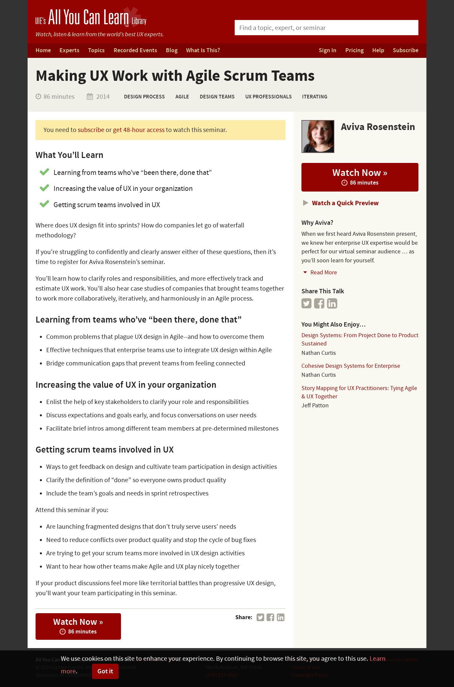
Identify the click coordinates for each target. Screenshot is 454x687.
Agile (182, 96)
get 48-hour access (139, 130)
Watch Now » (78, 626)
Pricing (354, 51)
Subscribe (405, 51)
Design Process (144, 96)
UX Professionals (268, 96)
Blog (171, 51)
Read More (323, 272)
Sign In (327, 51)
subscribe (91, 130)
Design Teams (217, 96)
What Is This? (203, 51)
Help (378, 51)
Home (43, 51)
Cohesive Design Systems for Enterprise (350, 366)
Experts (69, 51)
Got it (105, 671)
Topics (96, 51)
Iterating (314, 96)
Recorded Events (135, 51)
